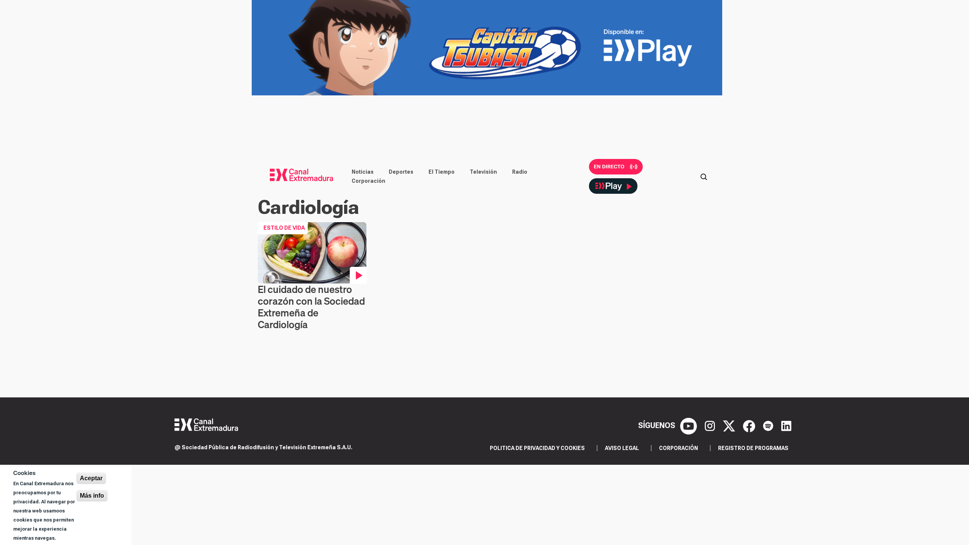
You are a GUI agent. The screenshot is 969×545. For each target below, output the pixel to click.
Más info (92, 495)
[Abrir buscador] (704, 176)
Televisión (483, 172)
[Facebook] (750, 425)
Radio (519, 172)
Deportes (401, 172)
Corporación (368, 181)
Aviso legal (622, 448)
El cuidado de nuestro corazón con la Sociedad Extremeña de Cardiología (311, 307)
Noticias (363, 172)
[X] (730, 425)
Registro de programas (753, 448)
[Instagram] (711, 425)
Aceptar (91, 478)
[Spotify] (769, 425)
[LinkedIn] (786, 425)
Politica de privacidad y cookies (537, 448)
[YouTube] (689, 425)
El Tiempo (441, 172)
